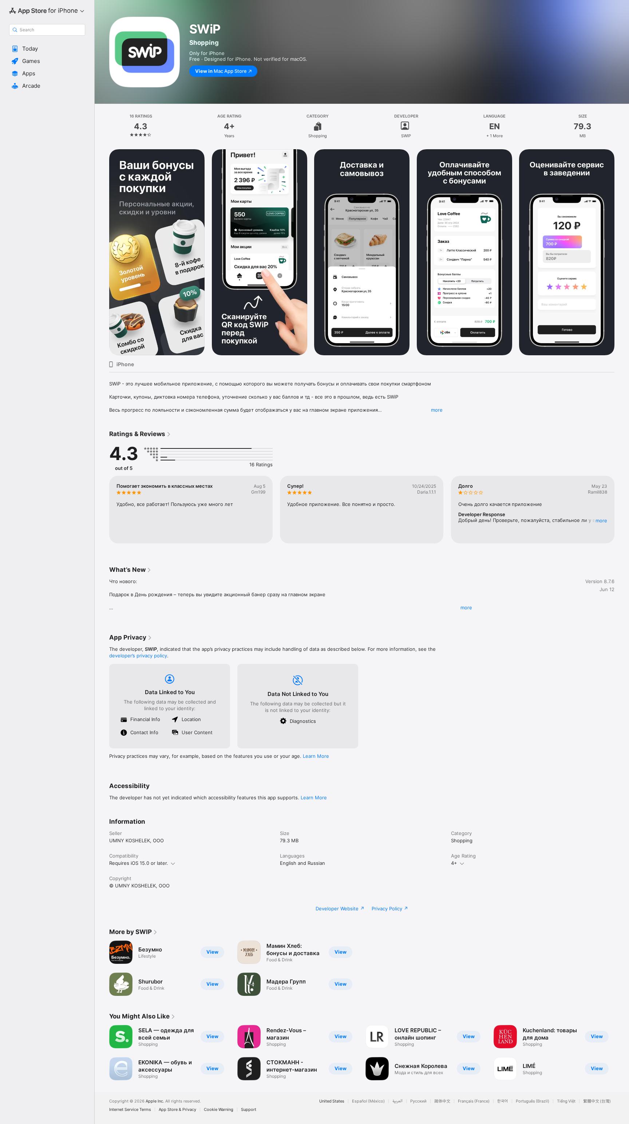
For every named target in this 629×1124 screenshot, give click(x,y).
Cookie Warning (218, 1110)
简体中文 (442, 1101)
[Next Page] (622, 252)
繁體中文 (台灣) (597, 1101)
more (437, 410)
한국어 (502, 1101)
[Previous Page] (102, 252)
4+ (454, 863)
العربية (397, 1101)
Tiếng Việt (566, 1101)
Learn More (316, 756)
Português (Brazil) (532, 1101)
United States (331, 1101)
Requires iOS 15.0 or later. (138, 863)
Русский (418, 1101)
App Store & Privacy (177, 1110)
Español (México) (368, 1101)
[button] (47, 48)
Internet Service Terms (130, 1110)
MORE (601, 520)
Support (248, 1110)
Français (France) (474, 1101)
